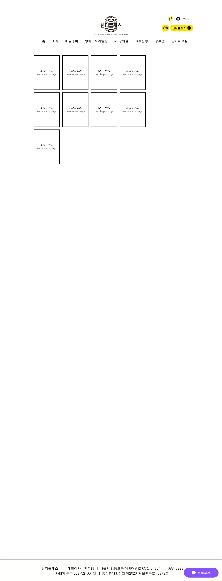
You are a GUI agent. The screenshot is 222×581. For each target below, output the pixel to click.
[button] (47, 72)
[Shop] (170, 19)
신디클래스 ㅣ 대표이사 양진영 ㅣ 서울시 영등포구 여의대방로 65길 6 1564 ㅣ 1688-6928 (112, 568)
